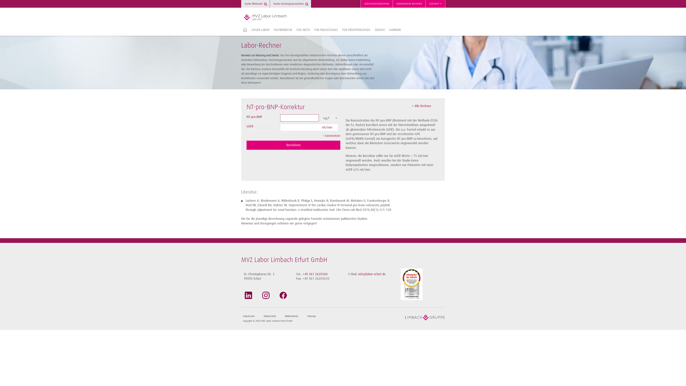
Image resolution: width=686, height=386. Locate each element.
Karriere (395, 30)
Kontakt (434, 4)
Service (380, 30)
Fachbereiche (283, 30)
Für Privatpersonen (356, 30)
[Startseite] (265, 17)
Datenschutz (270, 316)
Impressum (249, 316)
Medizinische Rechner (409, 4)
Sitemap (311, 316)
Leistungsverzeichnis (376, 4)
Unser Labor (260, 30)
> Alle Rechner (421, 106)
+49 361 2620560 (315, 274)
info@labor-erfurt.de (372, 274)
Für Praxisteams (326, 30)
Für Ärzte (303, 30)
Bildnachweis (291, 316)
